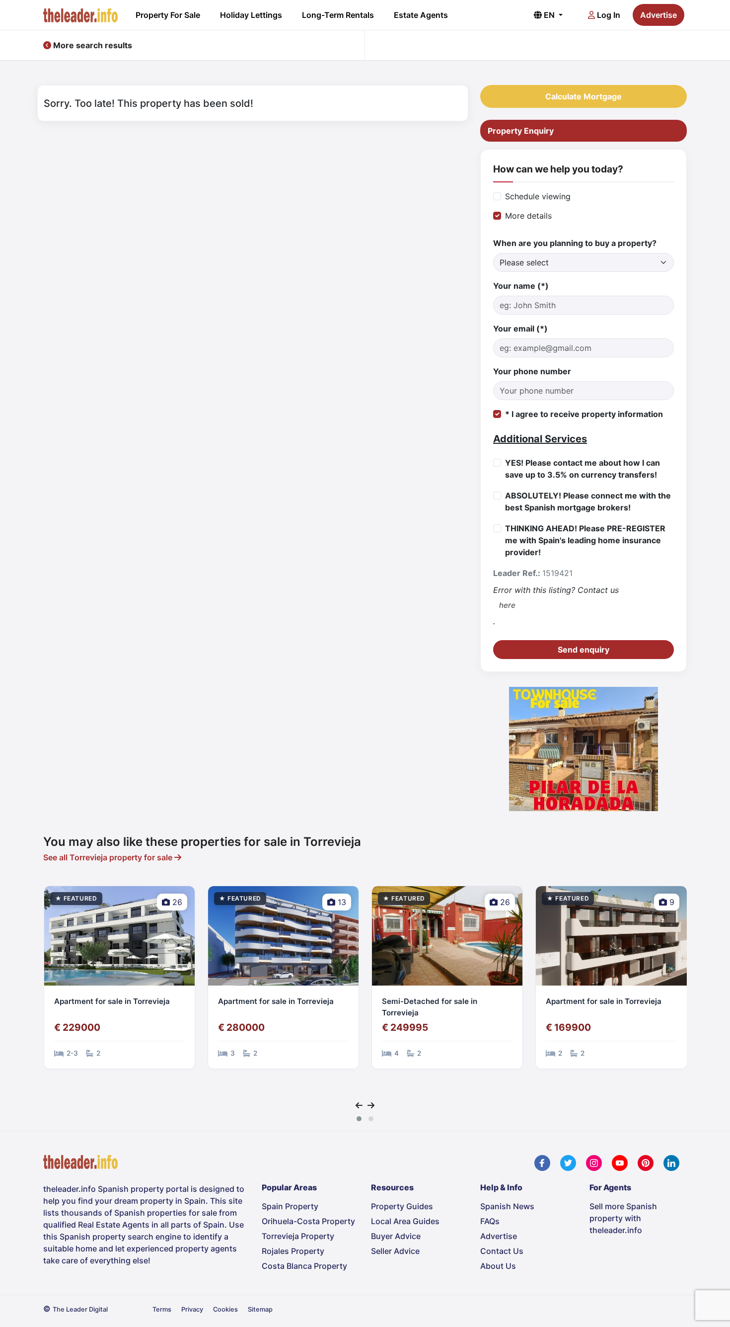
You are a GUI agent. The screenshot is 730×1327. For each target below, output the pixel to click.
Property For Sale (168, 15)
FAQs (490, 1221)
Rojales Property (293, 1251)
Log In (607, 15)
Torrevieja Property (298, 1236)
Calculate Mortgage (583, 96)
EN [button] (549, 15)
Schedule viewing (538, 196)
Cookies (225, 1309)
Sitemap (260, 1309)
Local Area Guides (405, 1221)
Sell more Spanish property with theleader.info (623, 1218)
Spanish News (507, 1206)
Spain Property (290, 1206)
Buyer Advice (396, 1236)
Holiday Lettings (251, 15)
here (507, 605)
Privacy (192, 1309)
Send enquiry (583, 650)
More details (528, 216)
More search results (91, 45)
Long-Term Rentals (338, 15)
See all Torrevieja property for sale (108, 857)
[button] (359, 1119)
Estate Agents (421, 15)
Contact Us (501, 1251)
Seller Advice (395, 1251)
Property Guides (402, 1206)
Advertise (658, 15)
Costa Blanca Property (304, 1266)
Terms (161, 1309)
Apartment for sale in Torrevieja (112, 1001)
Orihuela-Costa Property (308, 1221)
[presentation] (359, 1105)
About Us (498, 1266)
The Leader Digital (80, 1309)
